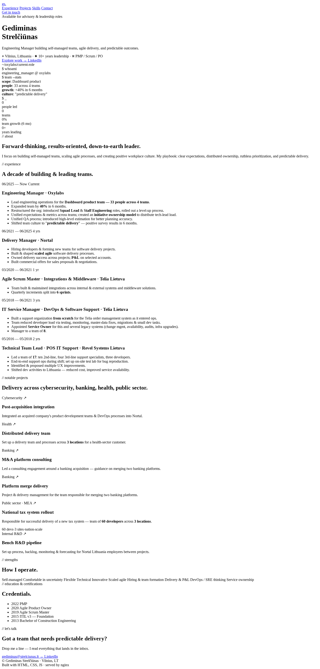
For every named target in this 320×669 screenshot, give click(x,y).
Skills (36, 8)
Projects (25, 8)
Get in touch (11, 12)
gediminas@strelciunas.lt (22, 656)
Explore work (14, 60)
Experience (10, 8)
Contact (47, 8)
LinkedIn (34, 60)
